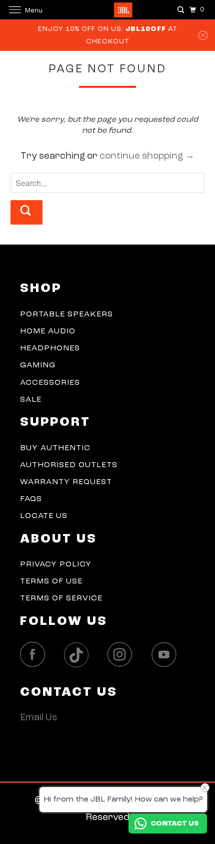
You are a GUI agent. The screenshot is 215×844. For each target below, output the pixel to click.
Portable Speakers (66, 314)
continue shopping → (147, 156)
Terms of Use (51, 581)
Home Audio (48, 331)
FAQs (31, 499)
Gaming (38, 365)
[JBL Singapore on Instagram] (123, 654)
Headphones (50, 348)
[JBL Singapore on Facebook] (35, 654)
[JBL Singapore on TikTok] (79, 655)
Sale (31, 400)
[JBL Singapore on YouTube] (167, 654)
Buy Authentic (55, 448)
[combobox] (107, 183)
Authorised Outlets (69, 465)
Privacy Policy (56, 564)
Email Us (38, 718)
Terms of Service (61, 598)
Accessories (50, 383)
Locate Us (44, 516)
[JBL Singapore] (108, 9)
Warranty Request (66, 482)
